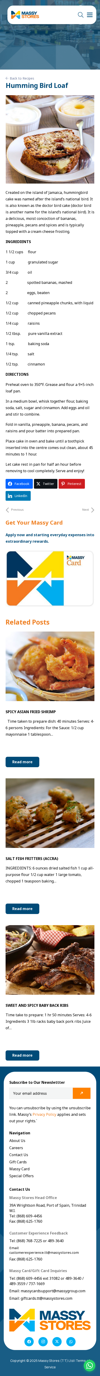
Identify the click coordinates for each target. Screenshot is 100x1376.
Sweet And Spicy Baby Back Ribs (37, 1005)
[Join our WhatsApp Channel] (89, 1365)
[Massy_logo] (25, 15)
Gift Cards (18, 1161)
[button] (80, 15)
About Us (17, 1140)
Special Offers (21, 1175)
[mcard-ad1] (50, 578)
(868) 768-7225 (29, 1240)
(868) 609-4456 (29, 1278)
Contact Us (18, 1154)
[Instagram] (43, 1341)
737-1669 (37, 1283)
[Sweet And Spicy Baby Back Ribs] (50, 928)
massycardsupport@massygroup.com (53, 1290)
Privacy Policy (45, 1114)
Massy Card (19, 1168)
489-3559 (17, 1283)
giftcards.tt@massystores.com (46, 1298)
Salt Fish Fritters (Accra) (32, 858)
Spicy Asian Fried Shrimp (31, 711)
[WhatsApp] (71, 1341)
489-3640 (55, 1240)
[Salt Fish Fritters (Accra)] (50, 781)
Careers (16, 1147)
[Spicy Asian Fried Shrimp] (50, 634)
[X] (57, 1341)
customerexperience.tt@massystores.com (44, 1252)
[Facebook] (29, 1341)
